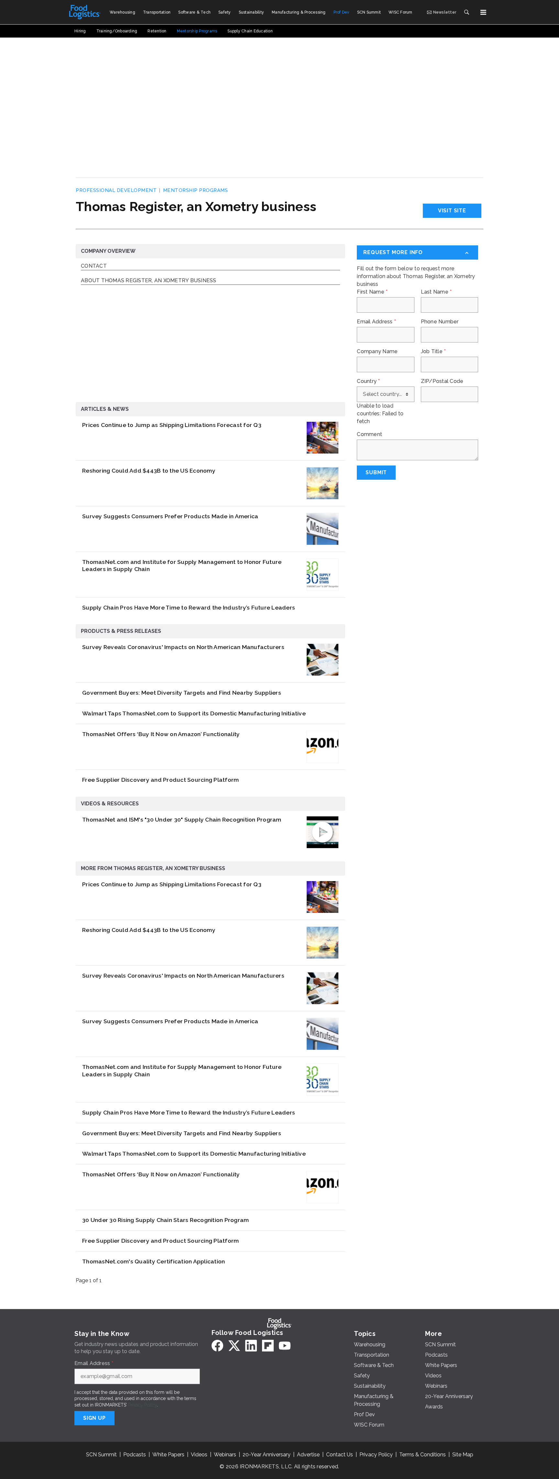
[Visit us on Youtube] (284, 1345)
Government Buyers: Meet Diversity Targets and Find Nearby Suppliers (181, 692)
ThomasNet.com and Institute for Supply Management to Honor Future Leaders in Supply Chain (181, 565)
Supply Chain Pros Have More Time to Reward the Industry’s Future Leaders (188, 607)
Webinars (225, 1454)
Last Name (436, 292)
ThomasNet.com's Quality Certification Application (153, 1261)
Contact (94, 266)
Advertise (308, 1454)
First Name (372, 292)
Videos (199, 1454)
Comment (369, 434)
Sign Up (94, 1418)
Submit (376, 472)
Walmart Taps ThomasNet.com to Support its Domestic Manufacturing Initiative (194, 713)
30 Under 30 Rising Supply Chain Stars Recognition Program (165, 1219)
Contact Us (339, 1454)
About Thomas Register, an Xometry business (148, 281)
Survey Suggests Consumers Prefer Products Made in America (170, 516)
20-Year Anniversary (266, 1454)
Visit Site (452, 210)
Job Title (433, 351)
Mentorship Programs (195, 190)
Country (368, 381)
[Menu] (483, 12)
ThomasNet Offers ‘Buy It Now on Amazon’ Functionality (161, 734)
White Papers (168, 1454)
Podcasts (134, 1454)
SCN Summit (101, 1454)
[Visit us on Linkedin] (251, 1345)
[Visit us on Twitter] (234, 1345)
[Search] (466, 12)
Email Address (376, 321)
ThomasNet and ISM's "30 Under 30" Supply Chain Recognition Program (181, 819)
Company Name (377, 351)
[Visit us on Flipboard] (268, 1345)
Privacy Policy (142, 1404)
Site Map (462, 1454)
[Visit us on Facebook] (217, 1345)
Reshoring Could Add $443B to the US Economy (148, 470)
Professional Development (116, 190)
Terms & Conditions (422, 1454)
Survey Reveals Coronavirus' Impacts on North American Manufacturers (183, 647)
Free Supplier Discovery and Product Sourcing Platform (160, 779)
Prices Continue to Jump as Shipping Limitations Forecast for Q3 (171, 424)
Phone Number (440, 321)
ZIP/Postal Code (442, 381)
